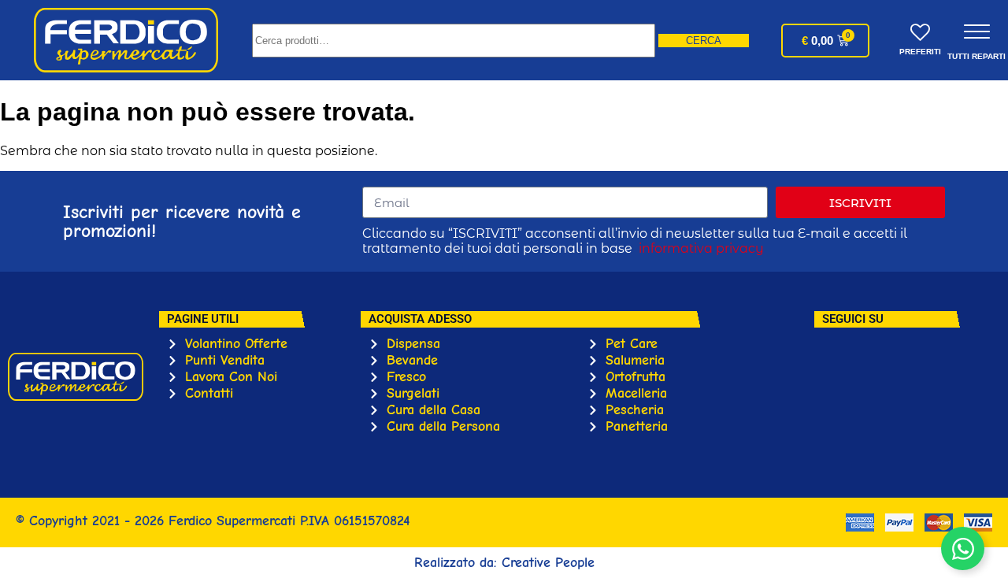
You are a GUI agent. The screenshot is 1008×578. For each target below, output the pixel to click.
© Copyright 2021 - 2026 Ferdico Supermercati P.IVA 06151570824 (213, 521)
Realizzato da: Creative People (504, 562)
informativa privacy (701, 248)
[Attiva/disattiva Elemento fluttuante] (962, 548)
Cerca (703, 40)
